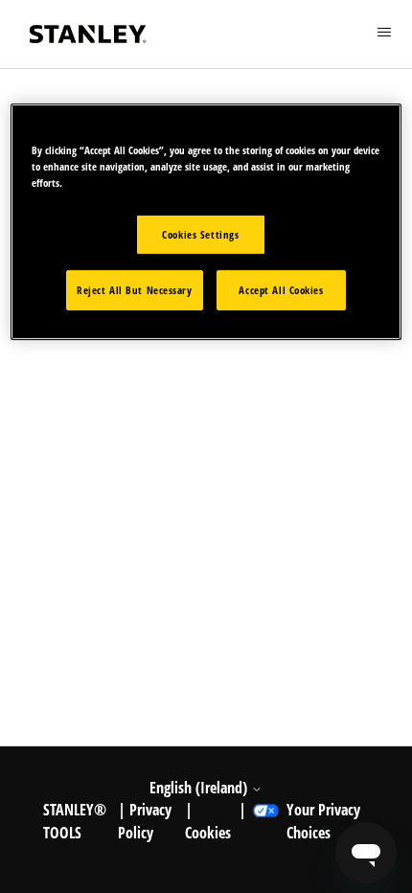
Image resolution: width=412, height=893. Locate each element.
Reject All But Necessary (135, 290)
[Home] (88, 34)
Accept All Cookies (281, 290)
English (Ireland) (200, 787)
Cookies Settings (200, 234)
